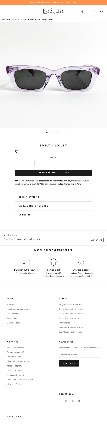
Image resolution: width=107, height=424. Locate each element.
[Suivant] (65, 132)
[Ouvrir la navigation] (6, 11)
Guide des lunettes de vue (70, 318)
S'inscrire (69, 363)
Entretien (25, 215)
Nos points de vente (15, 347)
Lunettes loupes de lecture (18, 309)
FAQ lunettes (64, 323)
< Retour (6, 19)
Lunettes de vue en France (70, 332)
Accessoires (12, 318)
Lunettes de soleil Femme (30, 19)
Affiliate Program (14, 366)
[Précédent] (41, 132)
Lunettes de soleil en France (71, 327)
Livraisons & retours (33, 206)
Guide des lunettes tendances (71, 314)
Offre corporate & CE (16, 370)
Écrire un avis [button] (96, 240)
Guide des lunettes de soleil (70, 309)
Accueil (14, 19)
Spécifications (29, 197)
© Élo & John (14, 417)
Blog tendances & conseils (70, 304)
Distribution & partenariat (18, 361)
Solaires (10, 304)
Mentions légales (14, 384)
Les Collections (13, 314)
